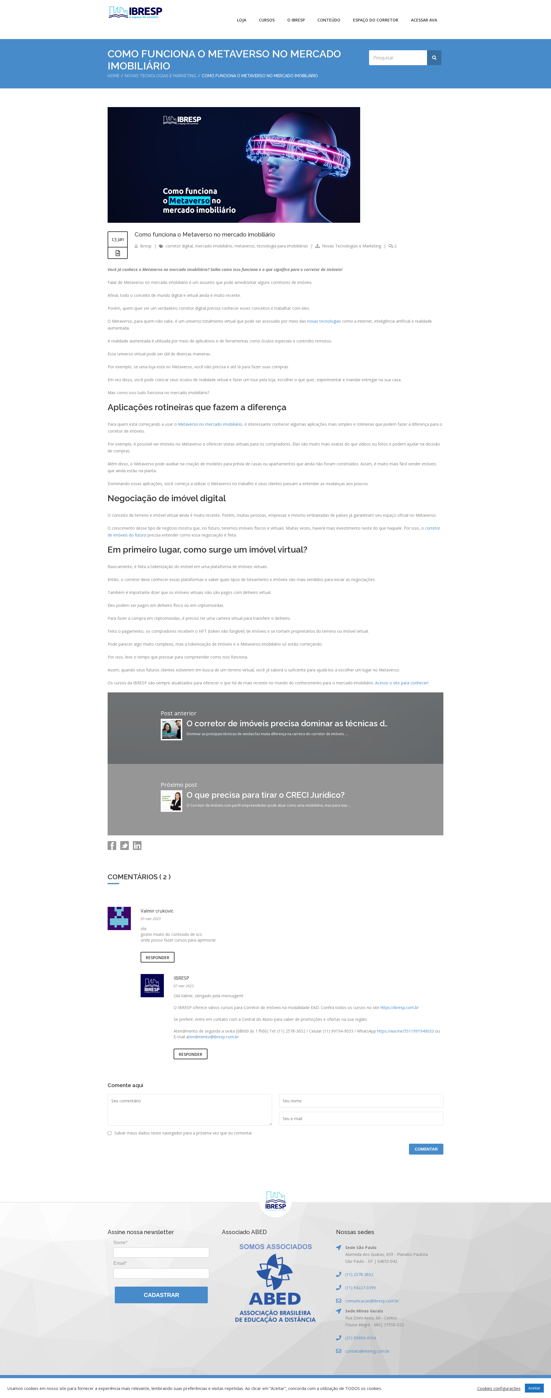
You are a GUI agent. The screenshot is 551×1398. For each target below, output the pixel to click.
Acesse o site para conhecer (401, 683)
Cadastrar (161, 1295)
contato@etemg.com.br (367, 1351)
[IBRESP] (135, 13)
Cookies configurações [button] (499, 1388)
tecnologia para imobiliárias (282, 246)
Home (113, 75)
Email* (120, 1263)
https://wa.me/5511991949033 (405, 1031)
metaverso (244, 246)
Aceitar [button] (534, 1388)
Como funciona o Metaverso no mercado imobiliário (205, 234)
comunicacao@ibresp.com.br (372, 1301)
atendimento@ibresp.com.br (212, 1036)
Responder (157, 957)
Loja (241, 20)
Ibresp (146, 246)
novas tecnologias (324, 321)
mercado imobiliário (213, 246)
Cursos (267, 20)
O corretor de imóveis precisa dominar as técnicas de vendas (302, 723)
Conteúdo (328, 20)
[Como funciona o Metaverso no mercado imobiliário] (234, 221)
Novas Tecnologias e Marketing (160, 75)
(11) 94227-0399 (360, 1287)
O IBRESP (296, 20)
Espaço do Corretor (375, 20)
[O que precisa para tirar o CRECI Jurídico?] (171, 810)
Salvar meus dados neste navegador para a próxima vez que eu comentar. (184, 1133)
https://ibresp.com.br (400, 1007)
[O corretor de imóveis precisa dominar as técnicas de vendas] (171, 738)
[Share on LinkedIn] (136, 848)
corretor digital (179, 246)
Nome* (120, 1242)
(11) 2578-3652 (359, 1274)
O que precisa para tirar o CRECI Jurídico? (266, 795)
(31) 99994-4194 (360, 1338)
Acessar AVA (424, 20)
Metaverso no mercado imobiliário (210, 424)
